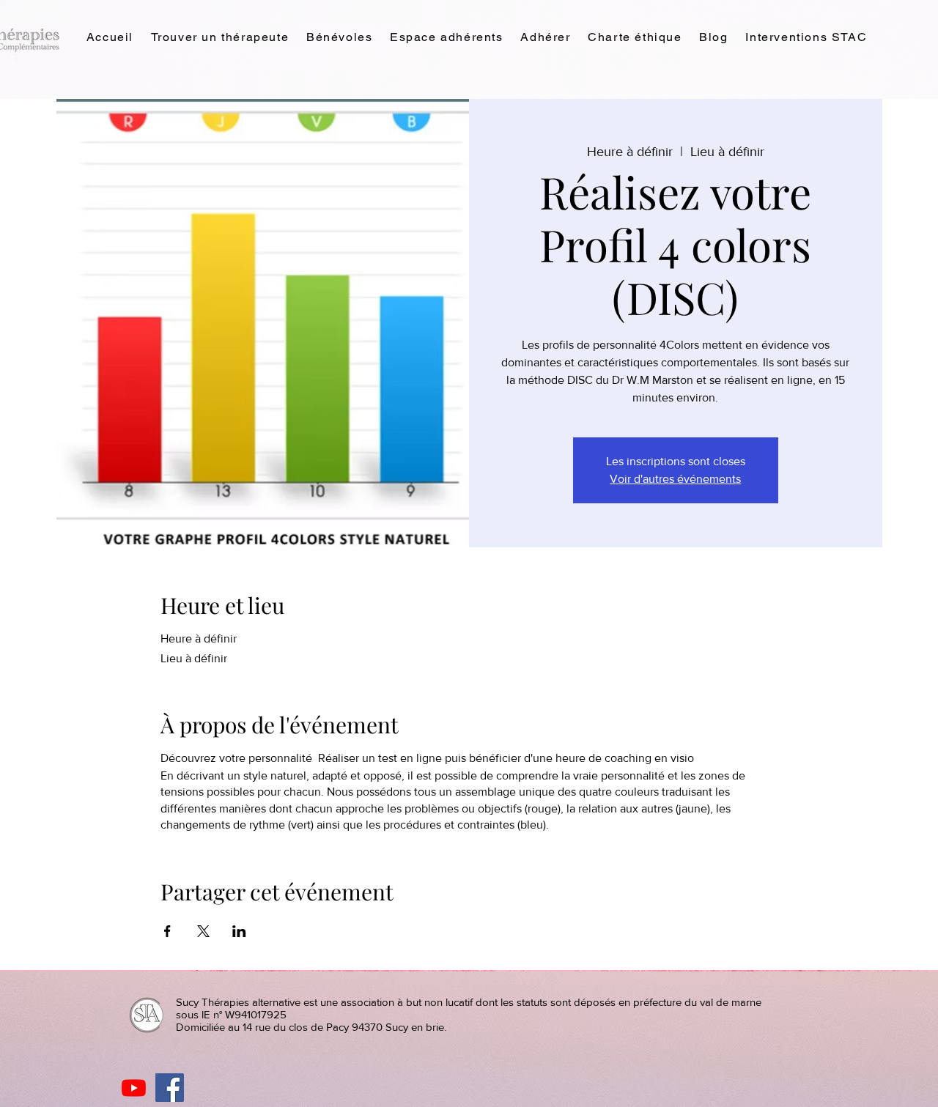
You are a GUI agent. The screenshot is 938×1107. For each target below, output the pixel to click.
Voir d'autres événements (675, 479)
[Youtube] (133, 1087)
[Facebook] (169, 1087)
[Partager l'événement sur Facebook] (167, 931)
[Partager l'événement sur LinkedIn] (239, 931)
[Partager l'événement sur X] (203, 931)
